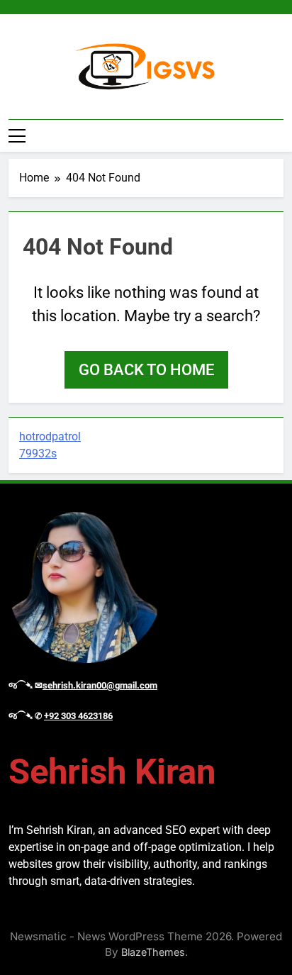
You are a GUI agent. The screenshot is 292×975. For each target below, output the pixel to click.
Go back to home (146, 370)
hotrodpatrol (50, 436)
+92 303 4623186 (78, 716)
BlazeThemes (153, 952)
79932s (38, 453)
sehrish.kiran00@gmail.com (100, 685)
